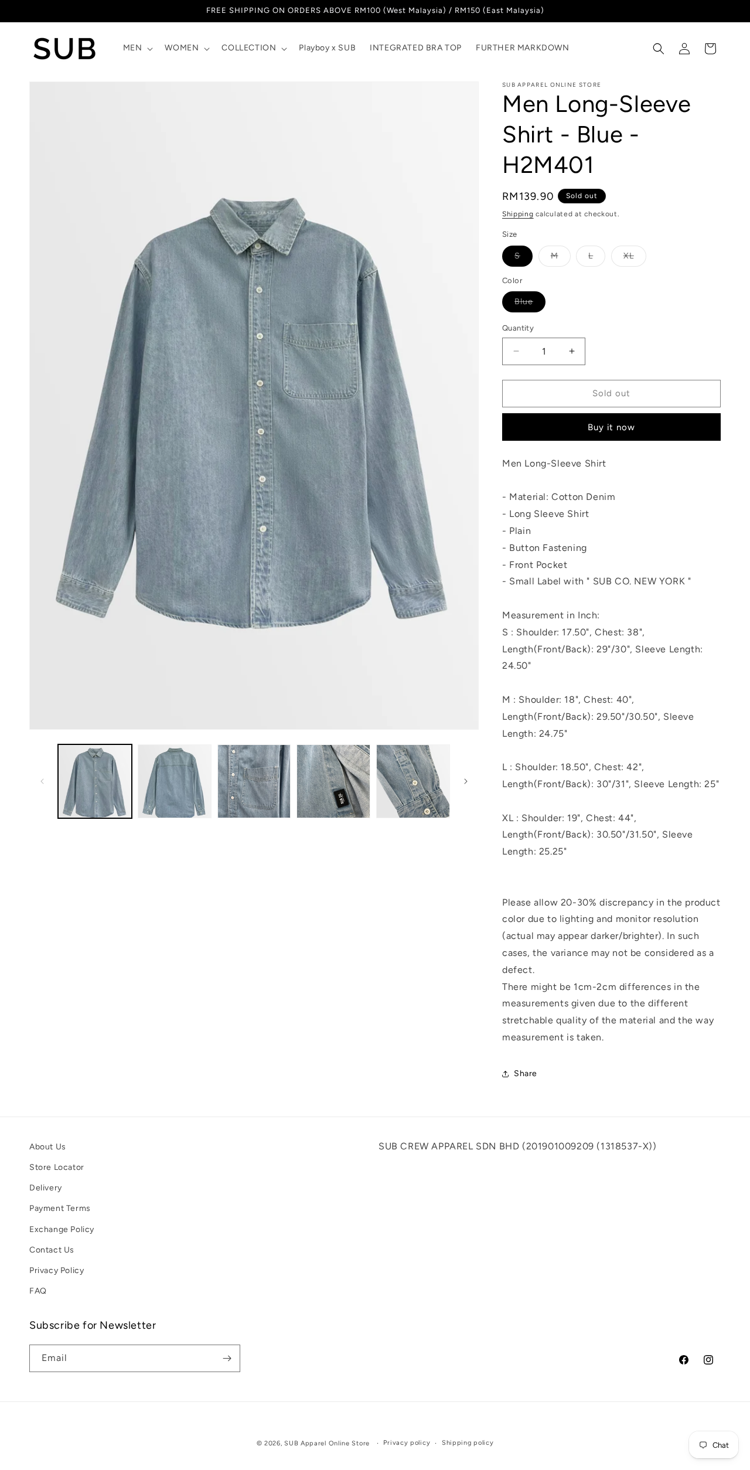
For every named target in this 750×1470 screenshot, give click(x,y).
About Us (47, 1147)
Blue (530, 304)
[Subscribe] (227, 1358)
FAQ (38, 1291)
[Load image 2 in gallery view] (175, 781)
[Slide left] (42, 781)
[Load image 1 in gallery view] (95, 781)
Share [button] (525, 1073)
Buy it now (611, 427)
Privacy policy (406, 1443)
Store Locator (56, 1167)
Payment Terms (60, 1208)
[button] (137, 48)
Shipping (518, 214)
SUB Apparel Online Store (327, 1443)
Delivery (45, 1188)
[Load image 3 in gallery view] (254, 781)
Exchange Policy (61, 1229)
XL (634, 258)
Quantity (518, 328)
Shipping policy (468, 1443)
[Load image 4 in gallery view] (333, 781)
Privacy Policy (56, 1270)
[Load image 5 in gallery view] (413, 781)
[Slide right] (466, 781)
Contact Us (51, 1250)
